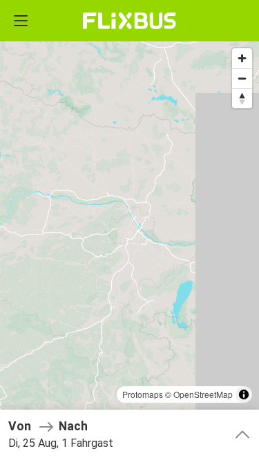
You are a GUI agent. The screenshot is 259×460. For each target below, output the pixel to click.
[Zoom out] (242, 78)
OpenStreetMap (203, 394)
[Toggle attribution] (244, 394)
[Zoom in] (242, 58)
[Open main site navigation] (20, 20)
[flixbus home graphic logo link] (129, 20)
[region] (129, 230)
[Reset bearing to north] (242, 98)
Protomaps (142, 394)
